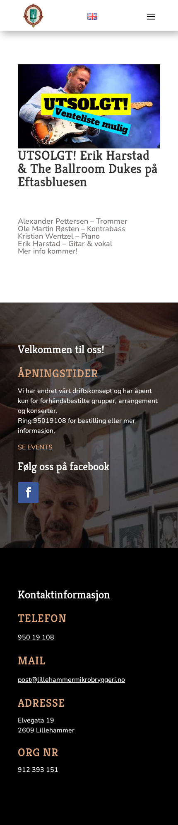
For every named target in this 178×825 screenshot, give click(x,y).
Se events (35, 447)
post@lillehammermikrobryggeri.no (71, 679)
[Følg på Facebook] (28, 492)
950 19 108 (36, 637)
